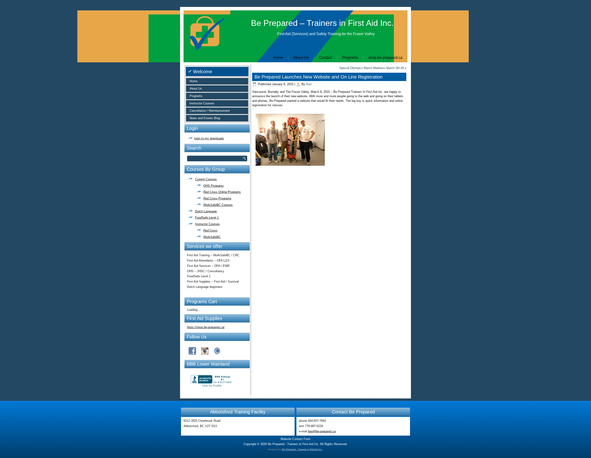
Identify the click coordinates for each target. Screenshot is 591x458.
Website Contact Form (295, 439)
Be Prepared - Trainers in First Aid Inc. (302, 449)
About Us (301, 58)
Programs (350, 58)
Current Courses (206, 179)
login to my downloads (209, 138)
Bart (309, 84)
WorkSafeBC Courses (218, 205)
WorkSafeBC (212, 237)
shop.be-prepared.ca (385, 58)
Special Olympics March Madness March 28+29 (371, 68)
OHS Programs (213, 185)
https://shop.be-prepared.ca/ (206, 327)
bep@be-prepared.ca (322, 431)
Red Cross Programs (217, 198)
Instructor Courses (202, 103)
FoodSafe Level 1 (207, 217)
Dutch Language (206, 211)
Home (278, 58)
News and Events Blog (205, 118)
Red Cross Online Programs (222, 192)
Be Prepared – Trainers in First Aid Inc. (322, 23)
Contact (325, 58)
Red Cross (210, 230)
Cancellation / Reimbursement (210, 110)
